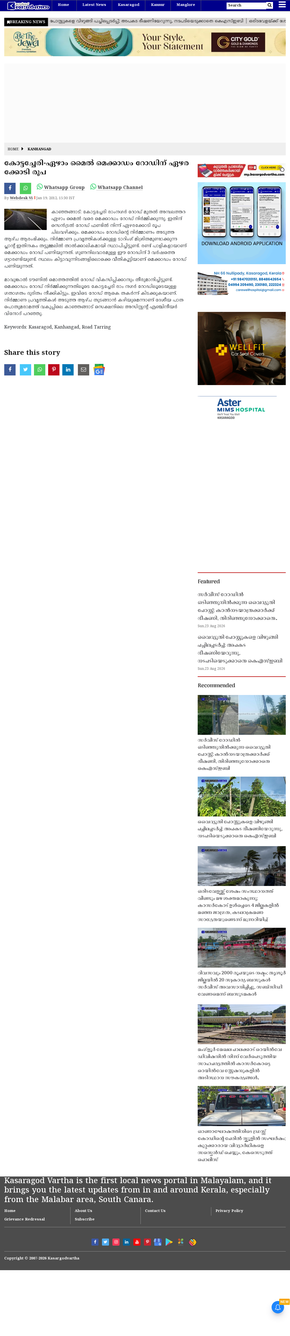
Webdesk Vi (21, 198)
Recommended (216, 685)
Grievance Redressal (24, 1219)
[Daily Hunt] (179, 1241)
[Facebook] (95, 1242)
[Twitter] (105, 1242)
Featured (209, 581)
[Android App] (167, 1240)
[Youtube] (136, 1242)
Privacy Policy (229, 1211)
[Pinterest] (147, 1242)
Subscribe (85, 1219)
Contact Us (155, 1211)
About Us (83, 1211)
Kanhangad (39, 149)
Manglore (185, 5)
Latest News (94, 5)
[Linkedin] (126, 1242)
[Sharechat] (191, 1241)
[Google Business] (155, 1240)
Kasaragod (128, 5)
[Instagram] (116, 1242)
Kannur (158, 5)
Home (63, 5)
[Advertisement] (145, 103)
